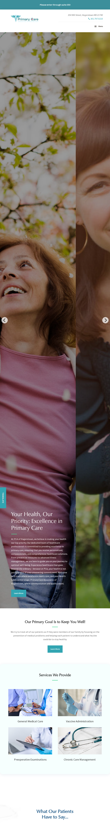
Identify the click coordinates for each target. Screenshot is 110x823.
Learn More (18, 593)
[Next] (105, 320)
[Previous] (4, 320)
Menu (100, 26)
